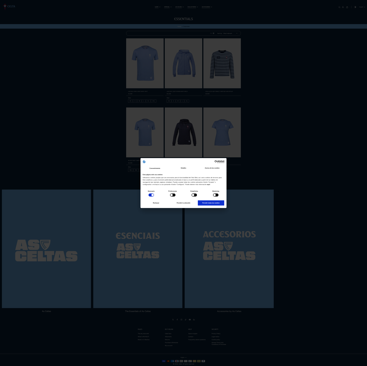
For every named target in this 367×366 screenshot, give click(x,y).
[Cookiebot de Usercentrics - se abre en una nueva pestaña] (216, 161)
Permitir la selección (183, 203)
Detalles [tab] (183, 168)
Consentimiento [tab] (154, 168)
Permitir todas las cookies (211, 203)
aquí (208, 184)
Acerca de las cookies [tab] (212, 168)
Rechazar (156, 203)
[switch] (172, 195)
